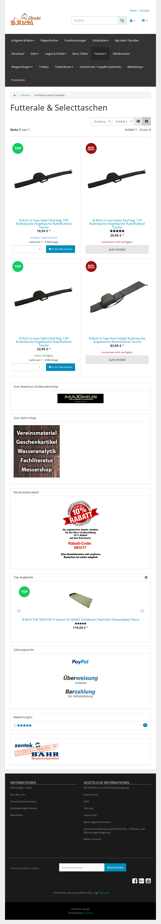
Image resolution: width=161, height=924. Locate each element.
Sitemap (88, 808)
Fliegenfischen (49, 40)
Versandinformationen (23, 801)
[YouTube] (148, 881)
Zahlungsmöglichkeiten (23, 808)
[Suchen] (122, 20)
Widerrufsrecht (92, 839)
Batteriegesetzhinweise (97, 822)
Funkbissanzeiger (75, 40)
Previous (19, 611)
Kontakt (145, 10)
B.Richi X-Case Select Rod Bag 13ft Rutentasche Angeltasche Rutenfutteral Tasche (43, 341)
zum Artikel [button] (117, 249)
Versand (104, 892)
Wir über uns (17, 794)
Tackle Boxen (63, 67)
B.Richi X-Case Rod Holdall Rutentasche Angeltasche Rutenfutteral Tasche (117, 340)
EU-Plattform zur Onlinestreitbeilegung (106, 787)
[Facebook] (134, 881)
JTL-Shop (88, 913)
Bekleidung (134, 67)
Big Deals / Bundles (127, 40)
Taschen (99, 53)
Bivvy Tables (80, 53)
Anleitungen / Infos (21, 787)
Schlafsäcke (99, 40)
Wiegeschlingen (21, 67)
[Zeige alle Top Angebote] (146, 577)
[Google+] (141, 881)
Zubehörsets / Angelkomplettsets (100, 67)
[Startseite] (15, 95)
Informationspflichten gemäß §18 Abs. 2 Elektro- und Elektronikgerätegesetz (114, 830)
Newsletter (16, 815)
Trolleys (44, 67)
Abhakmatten (121, 53)
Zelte (33, 53)
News (133, 10)
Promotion (18, 80)
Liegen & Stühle (54, 53)
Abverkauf (17, 53)
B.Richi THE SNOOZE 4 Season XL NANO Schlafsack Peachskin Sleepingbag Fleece (80, 619)
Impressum (90, 815)
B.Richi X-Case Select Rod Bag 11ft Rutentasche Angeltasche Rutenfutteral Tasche (117, 223)
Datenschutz (91, 794)
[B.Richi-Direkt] (31, 19)
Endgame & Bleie (21, 40)
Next (142, 611)
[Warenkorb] (145, 20)
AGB (86, 801)
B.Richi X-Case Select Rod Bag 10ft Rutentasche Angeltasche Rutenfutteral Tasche (43, 223)
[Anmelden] (133, 20)
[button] (138, 121)
